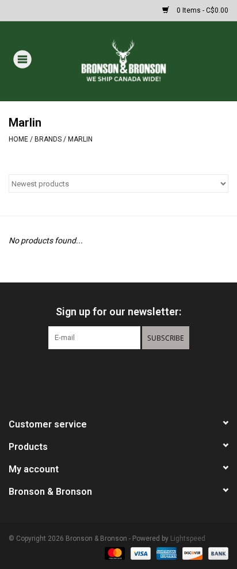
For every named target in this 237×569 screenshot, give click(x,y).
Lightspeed (187, 538)
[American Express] (165, 553)
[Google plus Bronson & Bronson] (118, 373)
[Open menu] (22, 58)
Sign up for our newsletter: (118, 311)
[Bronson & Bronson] (140, 60)
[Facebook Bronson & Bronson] (98, 373)
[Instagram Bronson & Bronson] (138, 373)
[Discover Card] (191, 553)
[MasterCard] (114, 553)
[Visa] (139, 553)
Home (18, 139)
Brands (48, 139)
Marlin (80, 139)
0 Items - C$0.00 (201, 10)
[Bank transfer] (216, 553)
